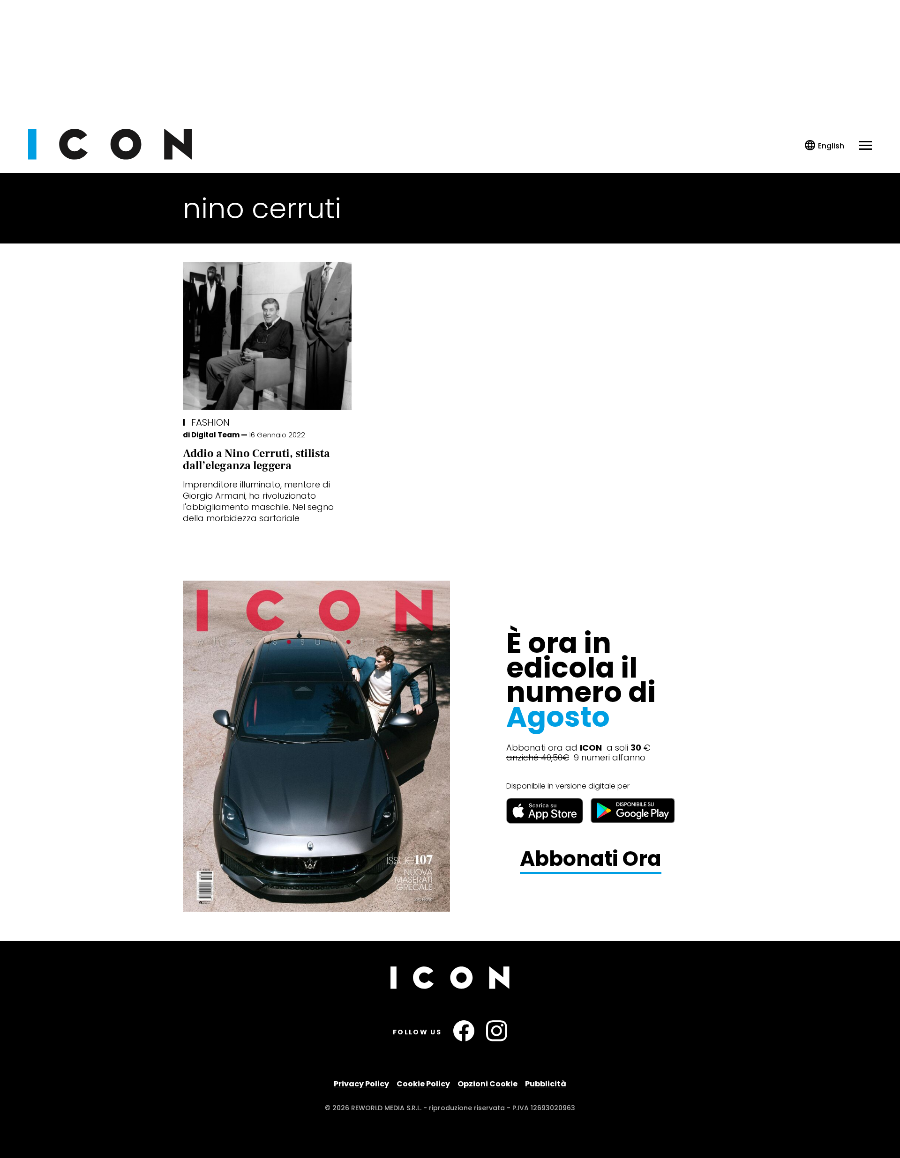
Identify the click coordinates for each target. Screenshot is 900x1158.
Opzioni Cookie (488, 1083)
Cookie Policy (423, 1083)
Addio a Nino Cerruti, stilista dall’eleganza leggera (256, 459)
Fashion (210, 422)
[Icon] (110, 157)
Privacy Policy (361, 1083)
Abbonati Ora (590, 859)
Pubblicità (545, 1083)
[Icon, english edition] (825, 146)
